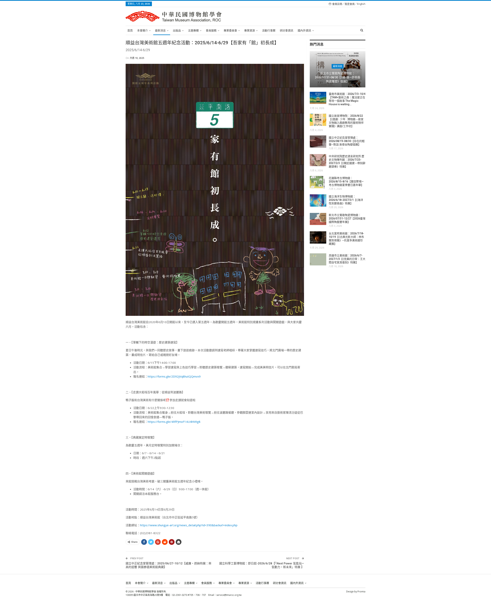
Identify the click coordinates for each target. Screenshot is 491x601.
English (361, 4)
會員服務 (211, 30)
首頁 (130, 30)
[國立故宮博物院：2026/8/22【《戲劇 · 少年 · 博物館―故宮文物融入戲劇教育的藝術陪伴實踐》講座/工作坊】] (318, 120)
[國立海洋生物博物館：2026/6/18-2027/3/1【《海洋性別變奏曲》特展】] (318, 200)
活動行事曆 (268, 30)
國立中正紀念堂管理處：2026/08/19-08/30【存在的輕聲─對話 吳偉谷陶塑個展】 (347, 141)
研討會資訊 (286, 30)
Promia (361, 591)
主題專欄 (193, 30)
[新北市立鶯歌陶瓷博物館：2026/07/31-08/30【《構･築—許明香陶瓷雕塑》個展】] (337, 69)
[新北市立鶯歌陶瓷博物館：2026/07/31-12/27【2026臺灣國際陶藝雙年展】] (318, 219)
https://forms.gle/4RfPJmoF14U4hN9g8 (174, 422)
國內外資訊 (304, 30)
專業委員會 (230, 30)
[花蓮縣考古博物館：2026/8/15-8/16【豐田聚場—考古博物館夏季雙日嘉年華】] (318, 182)
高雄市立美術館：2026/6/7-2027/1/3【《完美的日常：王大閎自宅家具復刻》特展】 (347, 259)
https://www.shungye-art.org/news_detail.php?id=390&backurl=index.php (188, 525)
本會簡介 (142, 30)
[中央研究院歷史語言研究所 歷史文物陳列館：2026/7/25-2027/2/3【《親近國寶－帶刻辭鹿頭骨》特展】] (318, 160)
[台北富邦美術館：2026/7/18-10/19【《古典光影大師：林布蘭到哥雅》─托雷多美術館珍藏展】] (318, 237)
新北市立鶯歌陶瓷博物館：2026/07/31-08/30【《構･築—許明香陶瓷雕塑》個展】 (337, 77)
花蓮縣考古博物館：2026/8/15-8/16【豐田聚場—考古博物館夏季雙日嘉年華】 (346, 181)
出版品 (177, 30)
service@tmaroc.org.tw (228, 595)
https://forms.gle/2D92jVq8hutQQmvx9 (174, 376)
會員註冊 (337, 4)
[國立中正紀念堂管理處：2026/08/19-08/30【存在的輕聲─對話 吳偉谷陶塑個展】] (318, 141)
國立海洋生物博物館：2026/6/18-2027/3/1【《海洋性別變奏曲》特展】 (346, 200)
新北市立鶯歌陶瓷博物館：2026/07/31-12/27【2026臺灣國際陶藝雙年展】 (347, 218)
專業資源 (249, 30)
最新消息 (160, 30)
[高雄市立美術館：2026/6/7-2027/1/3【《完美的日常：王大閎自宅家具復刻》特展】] (318, 259)
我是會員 (350, 4)
